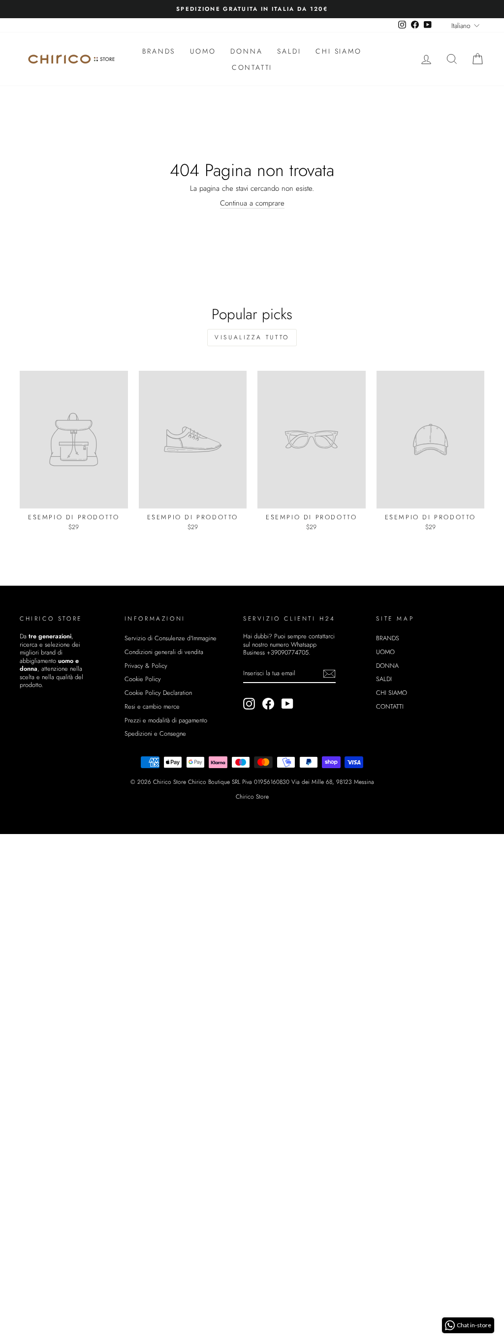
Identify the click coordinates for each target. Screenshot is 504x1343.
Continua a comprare (252, 204)
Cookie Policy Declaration (158, 692)
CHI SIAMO (338, 51)
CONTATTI (252, 67)
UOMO (203, 51)
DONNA (246, 51)
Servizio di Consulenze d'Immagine (171, 638)
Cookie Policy (143, 679)
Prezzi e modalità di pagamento (166, 720)
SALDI (289, 51)
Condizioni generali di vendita (164, 652)
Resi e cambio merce (152, 706)
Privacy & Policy (146, 665)
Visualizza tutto (252, 337)
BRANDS (158, 51)
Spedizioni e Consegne (155, 733)
